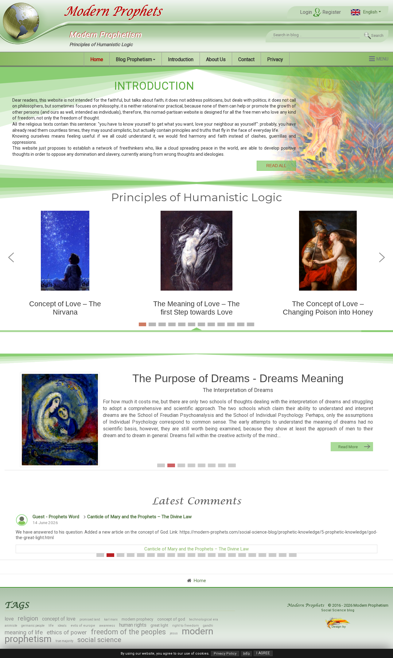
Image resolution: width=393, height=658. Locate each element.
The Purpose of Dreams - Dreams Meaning (238, 378)
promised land (90, 619)
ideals (62, 625)
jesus (174, 633)
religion (28, 618)
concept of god (171, 619)
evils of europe (83, 626)
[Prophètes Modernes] (107, 11)
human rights (132, 625)
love (9, 619)
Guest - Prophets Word (56, 516)
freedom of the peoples (128, 632)
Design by (339, 626)
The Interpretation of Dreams (238, 390)
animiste (11, 625)
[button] (366, 12)
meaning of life (24, 632)
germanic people (33, 625)
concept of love (59, 619)
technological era (203, 619)
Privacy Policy (225, 654)
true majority (64, 641)
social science (99, 640)
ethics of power (67, 632)
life (51, 626)
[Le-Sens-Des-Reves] (60, 419)
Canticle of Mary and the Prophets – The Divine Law (139, 516)
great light (159, 625)
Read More (348, 446)
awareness (107, 625)
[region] (196, 124)
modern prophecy (137, 619)
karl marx (111, 619)
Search (377, 35)
